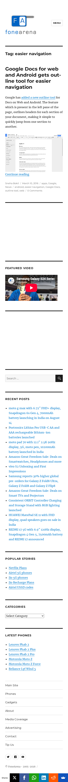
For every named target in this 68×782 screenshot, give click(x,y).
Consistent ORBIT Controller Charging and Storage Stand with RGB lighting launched (35, 505)
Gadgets (11, 702)
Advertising (13, 727)
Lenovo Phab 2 (19, 644)
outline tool (11, 190)
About (9, 710)
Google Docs (53, 187)
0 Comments (34, 190)
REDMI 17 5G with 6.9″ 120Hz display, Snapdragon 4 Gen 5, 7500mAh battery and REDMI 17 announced (36, 534)
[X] (15, 777)
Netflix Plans (18, 568)
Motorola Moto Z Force (25, 664)
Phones (10, 693)
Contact (11, 736)
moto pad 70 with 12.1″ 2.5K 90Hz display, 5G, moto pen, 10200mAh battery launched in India (32, 447)
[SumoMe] (63, 777)
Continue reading (17, 174)
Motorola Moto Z (20, 659)
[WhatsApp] (34, 777)
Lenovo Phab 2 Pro (22, 654)
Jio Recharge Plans (21, 582)
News (8, 187)
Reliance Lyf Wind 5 (22, 669)
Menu (57, 23)
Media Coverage (16, 719)
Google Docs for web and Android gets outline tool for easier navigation (33, 78)
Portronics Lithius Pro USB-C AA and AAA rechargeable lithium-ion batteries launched (34, 432)
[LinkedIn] (44, 777)
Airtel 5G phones (20, 572)
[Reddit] (53, 777)
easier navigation (34, 187)
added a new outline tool (38, 97)
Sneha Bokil (12, 183)
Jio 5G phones (18, 577)
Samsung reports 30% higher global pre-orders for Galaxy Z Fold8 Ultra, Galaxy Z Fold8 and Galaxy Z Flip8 (34, 481)
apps (44, 183)
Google (52, 183)
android (19, 187)
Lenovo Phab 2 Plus (22, 649)
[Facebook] (24, 777)
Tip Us (9, 744)
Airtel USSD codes (21, 587)
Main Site (11, 685)
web (21, 190)
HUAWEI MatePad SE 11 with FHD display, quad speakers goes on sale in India (35, 519)
